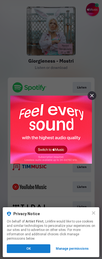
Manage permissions (72, 249)
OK (28, 249)
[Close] (93, 213)
